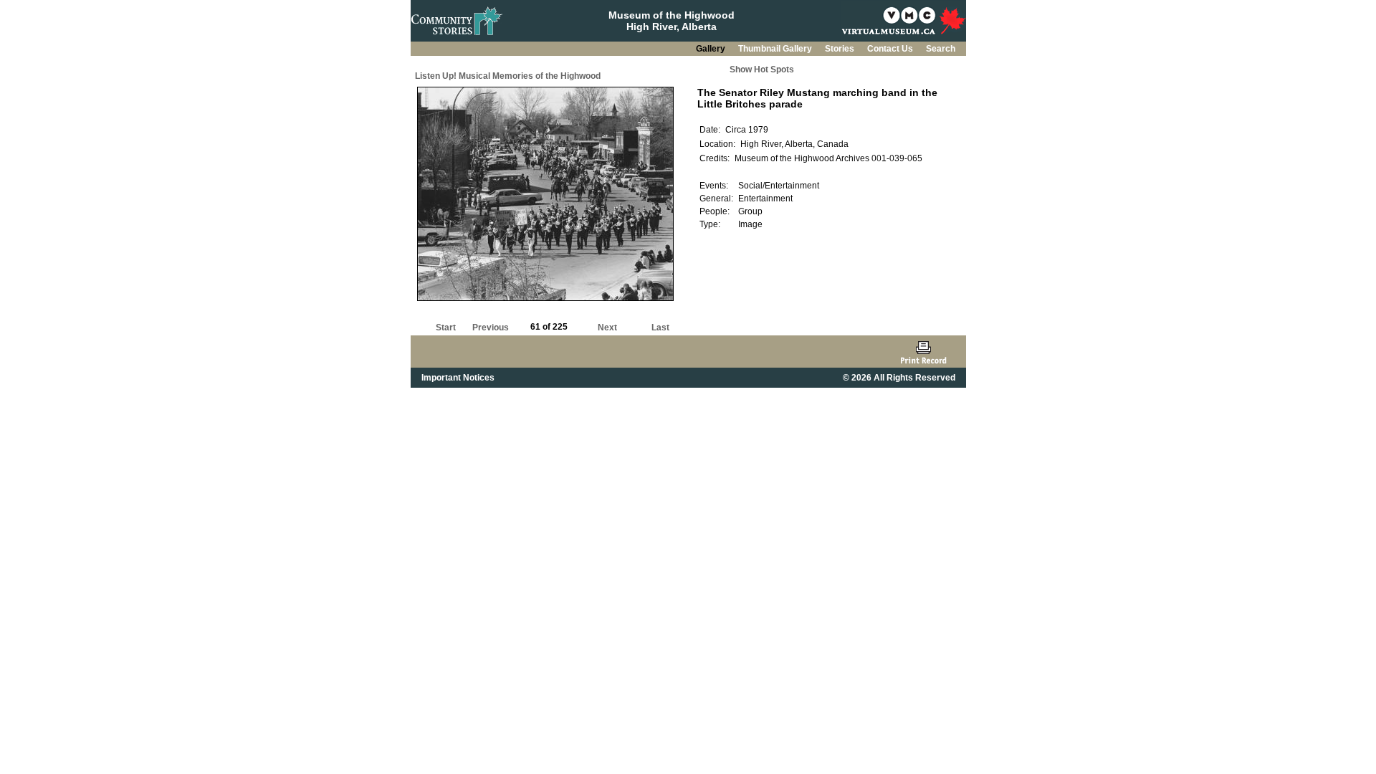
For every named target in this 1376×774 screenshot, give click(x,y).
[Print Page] (923, 351)
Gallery (711, 49)
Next (607, 327)
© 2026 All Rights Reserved (899, 378)
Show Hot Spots (762, 69)
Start (446, 327)
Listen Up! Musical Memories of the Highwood (508, 76)
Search (940, 49)
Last (660, 327)
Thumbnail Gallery (776, 49)
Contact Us (891, 49)
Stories (840, 49)
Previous (490, 327)
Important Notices (457, 378)
